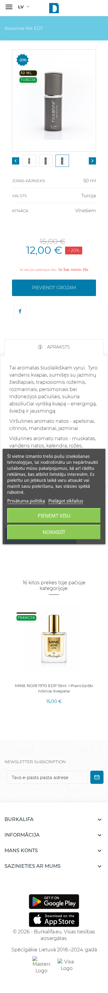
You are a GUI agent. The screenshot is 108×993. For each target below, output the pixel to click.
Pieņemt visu (54, 515)
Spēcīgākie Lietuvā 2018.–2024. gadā (54, 950)
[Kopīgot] (20, 311)
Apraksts (58, 347)
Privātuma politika (26, 501)
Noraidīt (54, 532)
